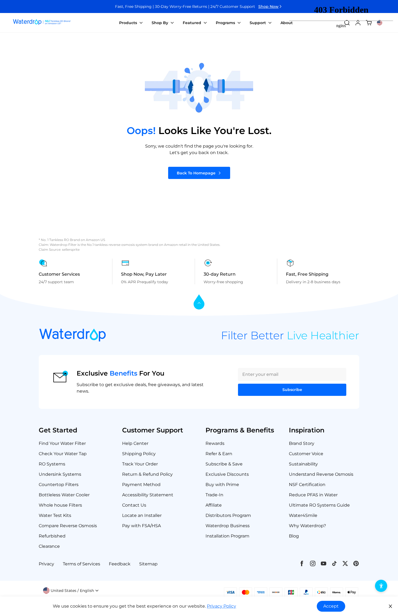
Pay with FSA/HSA (141, 525)
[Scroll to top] (199, 302)
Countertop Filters (59, 484)
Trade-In (214, 494)
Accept (331, 606)
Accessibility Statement (147, 494)
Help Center (135, 443)
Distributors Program (228, 515)
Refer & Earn (218, 453)
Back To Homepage (196, 173)
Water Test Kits (55, 515)
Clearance (49, 546)
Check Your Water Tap (63, 453)
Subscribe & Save (224, 464)
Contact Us (134, 505)
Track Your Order (140, 464)
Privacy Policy (221, 606)
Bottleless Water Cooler (64, 494)
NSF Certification (307, 484)
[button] (71, 590)
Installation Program (227, 536)
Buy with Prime (222, 484)
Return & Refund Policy (147, 474)
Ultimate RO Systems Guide (319, 505)
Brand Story (301, 443)
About (286, 22)
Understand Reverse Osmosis (321, 474)
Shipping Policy (139, 453)
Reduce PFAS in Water (313, 494)
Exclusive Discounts (227, 474)
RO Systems (52, 464)
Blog (294, 536)
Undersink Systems (60, 474)
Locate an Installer (142, 515)
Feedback (120, 563)
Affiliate (213, 505)
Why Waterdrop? (307, 525)
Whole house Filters (60, 505)
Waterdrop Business (227, 525)
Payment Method (141, 484)
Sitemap (148, 563)
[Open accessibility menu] (381, 586)
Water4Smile (303, 515)
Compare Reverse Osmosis (68, 525)
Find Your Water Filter (62, 443)
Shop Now (268, 6)
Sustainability (303, 464)
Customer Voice (306, 453)
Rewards (214, 443)
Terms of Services (81, 563)
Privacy (46, 563)
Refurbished (52, 536)
